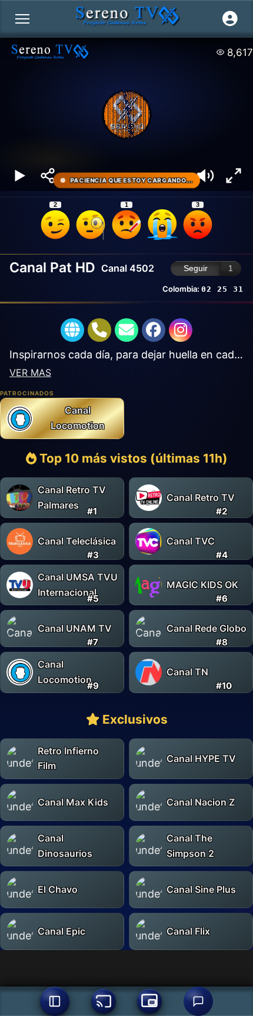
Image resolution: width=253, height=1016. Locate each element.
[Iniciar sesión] (230, 19)
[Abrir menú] (22, 19)
